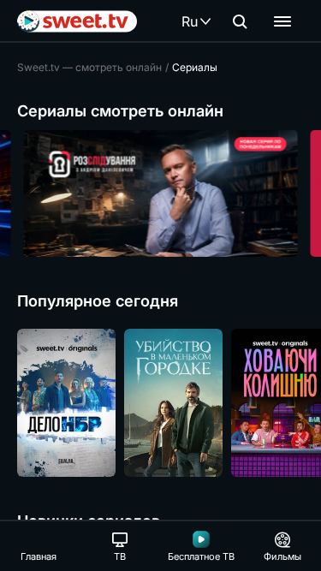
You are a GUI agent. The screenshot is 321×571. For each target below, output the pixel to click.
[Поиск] (239, 21)
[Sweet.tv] (77, 21)
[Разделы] (282, 21)
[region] (160, 193)
